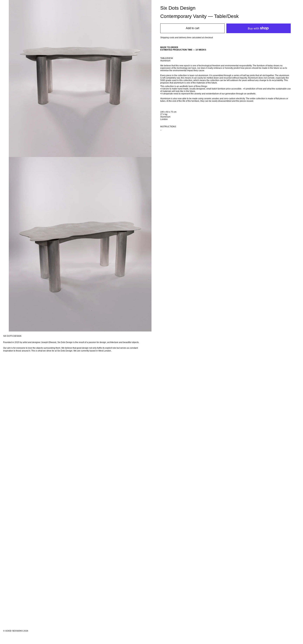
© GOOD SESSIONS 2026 (15, 631)
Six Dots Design (178, 8)
